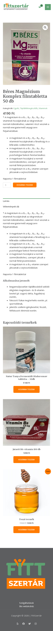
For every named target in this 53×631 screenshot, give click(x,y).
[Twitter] (29, 624)
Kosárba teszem (25, 185)
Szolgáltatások (26, 602)
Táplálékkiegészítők (29, 108)
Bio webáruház (26, 606)
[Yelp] (17, 624)
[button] (45, 27)
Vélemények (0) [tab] (11, 206)
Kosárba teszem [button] (26, 389)
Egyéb (16, 108)
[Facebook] (23, 624)
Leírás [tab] (6, 200)
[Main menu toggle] (48, 7)
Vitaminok (43, 108)
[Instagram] (35, 624)
